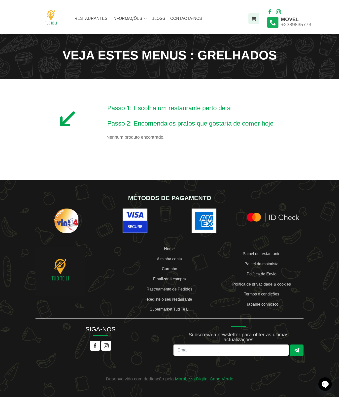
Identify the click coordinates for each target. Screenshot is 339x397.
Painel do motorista (261, 264)
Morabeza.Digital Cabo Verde (204, 378)
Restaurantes (90, 18)
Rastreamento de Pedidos (169, 289)
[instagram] (278, 11)
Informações (127, 18)
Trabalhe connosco (261, 304)
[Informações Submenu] (144, 18)
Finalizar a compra (169, 279)
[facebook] (269, 11)
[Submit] (297, 350)
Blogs (158, 18)
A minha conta (169, 259)
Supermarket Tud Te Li (169, 309)
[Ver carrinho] (253, 18)
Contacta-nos (186, 18)
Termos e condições (261, 294)
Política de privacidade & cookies (261, 284)
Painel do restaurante (261, 254)
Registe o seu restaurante (169, 299)
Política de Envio (261, 274)
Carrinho (169, 269)
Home (169, 249)
